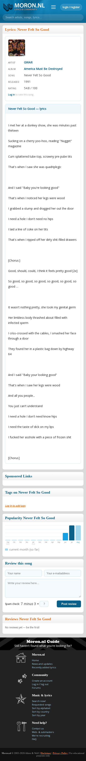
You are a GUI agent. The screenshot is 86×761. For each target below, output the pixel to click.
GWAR (28, 62)
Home (35, 660)
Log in (11, 94)
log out (44, 684)
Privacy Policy (60, 753)
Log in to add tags (15, 506)
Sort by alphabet (41, 708)
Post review (68, 603)
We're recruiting (41, 735)
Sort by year (39, 715)
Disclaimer (45, 753)
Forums (36, 687)
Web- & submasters (43, 732)
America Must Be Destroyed (43, 69)
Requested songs (41, 704)
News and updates (42, 663)
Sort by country (40, 711)
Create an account (42, 680)
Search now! (39, 701)
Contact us (38, 728)
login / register (71, 7)
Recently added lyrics (44, 667)
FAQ (34, 739)
